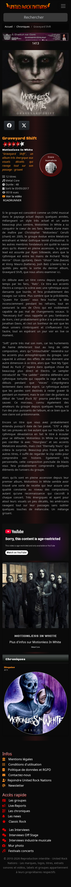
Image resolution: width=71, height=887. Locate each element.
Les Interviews (19, 830)
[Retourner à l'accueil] (28, 6)
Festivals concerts (21, 851)
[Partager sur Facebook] (9, 125)
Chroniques (23, 26)
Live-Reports (17, 806)
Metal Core (35, 647)
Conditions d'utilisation (24, 764)
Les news (14, 816)
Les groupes (17, 800)
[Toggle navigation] (63, 6)
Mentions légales (20, 759)
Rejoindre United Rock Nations (29, 780)
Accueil (8, 26)
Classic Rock (17, 821)
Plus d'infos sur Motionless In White (35, 642)
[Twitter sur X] (24, 125)
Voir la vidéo (13, 196)
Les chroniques (19, 811)
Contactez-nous (19, 775)
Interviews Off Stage (23, 835)
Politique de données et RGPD (29, 770)
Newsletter (16, 785)
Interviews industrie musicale (30, 840)
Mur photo (16, 846)
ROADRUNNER (11, 200)
